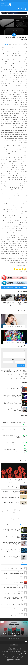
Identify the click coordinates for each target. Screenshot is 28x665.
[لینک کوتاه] (5, 44)
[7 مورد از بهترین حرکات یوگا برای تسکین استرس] (23, 497)
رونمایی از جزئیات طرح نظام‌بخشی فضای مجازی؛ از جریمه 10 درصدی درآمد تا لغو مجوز (11, 550)
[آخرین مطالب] (20, 524)
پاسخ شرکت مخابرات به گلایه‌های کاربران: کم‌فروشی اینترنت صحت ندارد (11, 409)
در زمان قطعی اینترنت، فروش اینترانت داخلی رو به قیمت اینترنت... (12, 605)
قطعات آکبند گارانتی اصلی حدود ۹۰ (16, 582)
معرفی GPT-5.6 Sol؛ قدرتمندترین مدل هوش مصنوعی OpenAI (12, 557)
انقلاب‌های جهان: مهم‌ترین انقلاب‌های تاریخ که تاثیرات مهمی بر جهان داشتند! (14, 480)
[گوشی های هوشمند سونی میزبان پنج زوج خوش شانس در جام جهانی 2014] (20, 297)
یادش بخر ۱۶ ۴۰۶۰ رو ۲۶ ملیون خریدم (16, 615)
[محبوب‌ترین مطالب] (7, 524)
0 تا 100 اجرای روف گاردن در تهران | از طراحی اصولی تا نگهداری (11, 492)
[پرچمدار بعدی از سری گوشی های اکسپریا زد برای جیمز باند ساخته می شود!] (7, 297)
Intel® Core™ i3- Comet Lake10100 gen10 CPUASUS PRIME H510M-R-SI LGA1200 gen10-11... (12, 599)
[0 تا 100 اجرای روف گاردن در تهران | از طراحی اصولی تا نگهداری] (23, 492)
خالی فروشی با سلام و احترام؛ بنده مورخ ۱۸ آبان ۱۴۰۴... (12, 593)
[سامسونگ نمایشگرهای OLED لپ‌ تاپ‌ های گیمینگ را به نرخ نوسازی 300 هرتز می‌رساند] (24, 396)
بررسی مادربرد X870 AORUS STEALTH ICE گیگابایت (12, 436)
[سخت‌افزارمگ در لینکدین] (8, 660)
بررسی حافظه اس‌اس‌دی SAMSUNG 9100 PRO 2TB (11, 429)
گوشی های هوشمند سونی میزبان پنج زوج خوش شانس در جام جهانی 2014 (21, 304)
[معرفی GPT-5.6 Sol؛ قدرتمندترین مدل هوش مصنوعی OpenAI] (24, 557)
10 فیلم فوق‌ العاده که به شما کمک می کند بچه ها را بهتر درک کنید (14, 343)
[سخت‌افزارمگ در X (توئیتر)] (10, 660)
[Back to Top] (14, 645)
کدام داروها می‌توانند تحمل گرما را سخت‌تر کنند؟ (15, 326)
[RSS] (20, 660)
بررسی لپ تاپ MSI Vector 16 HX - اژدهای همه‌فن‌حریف (12, 450)
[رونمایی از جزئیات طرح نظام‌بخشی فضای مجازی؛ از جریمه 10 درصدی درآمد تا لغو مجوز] (24, 550)
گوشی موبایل (24, 17)
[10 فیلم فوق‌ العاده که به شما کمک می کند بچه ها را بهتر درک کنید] (14, 337)
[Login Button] (18, 8)
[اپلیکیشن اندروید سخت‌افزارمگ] (18, 660)
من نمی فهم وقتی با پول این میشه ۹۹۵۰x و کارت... (13, 573)
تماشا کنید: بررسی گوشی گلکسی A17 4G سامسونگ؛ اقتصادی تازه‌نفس (13, 443)
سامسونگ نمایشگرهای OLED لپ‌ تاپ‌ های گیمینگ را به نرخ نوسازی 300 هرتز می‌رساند (11, 396)
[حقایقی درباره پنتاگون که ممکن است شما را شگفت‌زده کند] (23, 487)
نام (24, 359)
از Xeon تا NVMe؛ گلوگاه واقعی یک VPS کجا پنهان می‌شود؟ (11, 536)
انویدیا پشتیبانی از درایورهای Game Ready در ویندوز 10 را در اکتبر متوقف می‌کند (12, 530)
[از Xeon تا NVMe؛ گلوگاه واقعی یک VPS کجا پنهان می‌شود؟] (24, 537)
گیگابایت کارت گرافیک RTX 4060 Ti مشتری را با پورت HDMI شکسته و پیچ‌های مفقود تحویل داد (11, 402)
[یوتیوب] (14, 277)
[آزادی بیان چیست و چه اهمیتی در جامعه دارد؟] (23, 502)
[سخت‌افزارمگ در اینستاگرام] (14, 660)
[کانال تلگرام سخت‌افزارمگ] (16, 660)
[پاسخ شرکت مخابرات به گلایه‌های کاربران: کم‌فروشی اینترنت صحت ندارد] (24, 409)
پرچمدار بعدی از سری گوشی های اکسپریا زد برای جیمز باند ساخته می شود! (8, 304)
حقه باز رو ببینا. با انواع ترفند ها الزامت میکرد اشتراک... (12, 568)
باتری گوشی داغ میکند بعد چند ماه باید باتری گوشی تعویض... (13, 588)
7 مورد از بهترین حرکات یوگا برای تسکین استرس (11, 497)
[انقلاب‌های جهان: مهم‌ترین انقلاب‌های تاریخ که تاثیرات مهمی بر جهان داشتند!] (14, 470)
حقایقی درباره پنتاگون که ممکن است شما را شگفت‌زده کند (11, 486)
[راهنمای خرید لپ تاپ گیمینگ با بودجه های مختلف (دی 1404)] (14, 629)
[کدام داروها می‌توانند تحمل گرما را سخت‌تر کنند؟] (14, 321)
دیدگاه (23, 350)
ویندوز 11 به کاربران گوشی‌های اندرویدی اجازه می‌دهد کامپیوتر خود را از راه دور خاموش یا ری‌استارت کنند (12, 288)
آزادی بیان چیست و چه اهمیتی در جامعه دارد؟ (11, 502)
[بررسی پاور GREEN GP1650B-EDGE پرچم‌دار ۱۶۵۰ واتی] (24, 389)
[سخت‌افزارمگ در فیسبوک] (12, 660)
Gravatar (14, 378)
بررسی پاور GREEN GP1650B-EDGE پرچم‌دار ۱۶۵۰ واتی (12, 389)
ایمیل (12, 359)
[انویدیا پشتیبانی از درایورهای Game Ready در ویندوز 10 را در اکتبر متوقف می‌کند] (24, 530)
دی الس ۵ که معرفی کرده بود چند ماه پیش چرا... (13, 578)
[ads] (14, 13)
